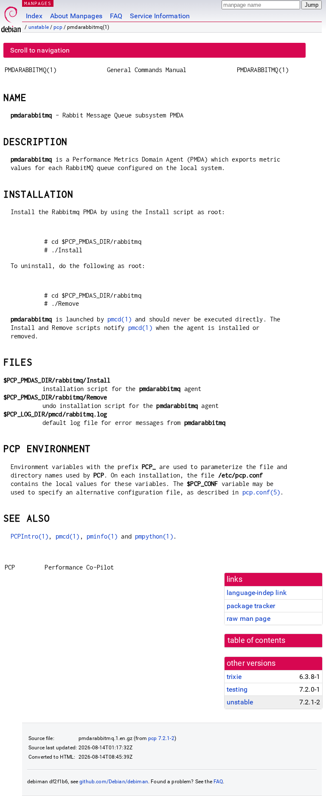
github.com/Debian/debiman (113, 782)
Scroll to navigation (40, 50)
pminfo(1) (102, 536)
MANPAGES (37, 3)
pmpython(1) (154, 536)
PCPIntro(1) (30, 536)
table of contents (257, 640)
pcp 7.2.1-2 (161, 738)
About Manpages (76, 16)
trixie (234, 677)
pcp (57, 27)
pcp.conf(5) (261, 492)
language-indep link (257, 593)
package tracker (251, 606)
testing (237, 689)
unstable (38, 27)
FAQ (116, 16)
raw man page (248, 618)
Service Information (160, 16)
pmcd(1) (119, 319)
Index (34, 16)
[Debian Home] (11, 17)
